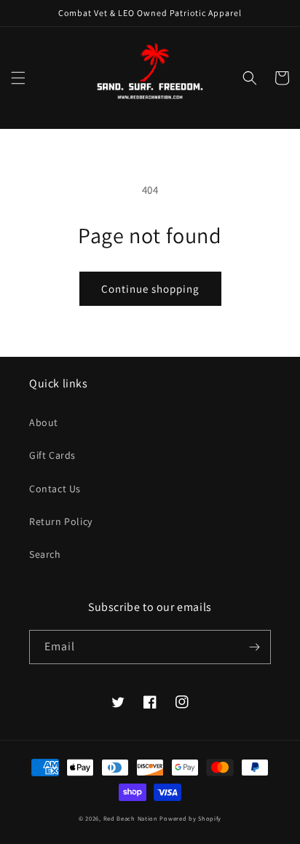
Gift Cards (52, 455)
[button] (18, 78)
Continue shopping (150, 289)
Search (45, 554)
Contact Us (55, 488)
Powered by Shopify (190, 818)
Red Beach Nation (130, 818)
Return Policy (60, 521)
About (43, 422)
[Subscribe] (254, 647)
